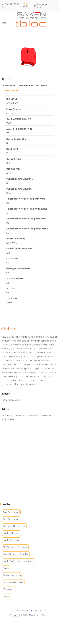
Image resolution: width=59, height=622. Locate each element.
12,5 (8, 163)
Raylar (6, 568)
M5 (7, 292)
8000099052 (13, 103)
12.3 (8, 252)
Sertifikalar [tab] (42, 85)
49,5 (8, 173)
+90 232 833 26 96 (11, 6)
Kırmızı (9, 113)
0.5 (7, 203)
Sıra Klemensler (11, 519)
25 (7, 232)
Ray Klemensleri (11, 512)
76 (7, 133)
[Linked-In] (45, 611)
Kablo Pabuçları (11, 540)
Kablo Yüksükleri (11, 533)
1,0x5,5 (9, 302)
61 (7, 183)
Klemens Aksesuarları (14, 526)
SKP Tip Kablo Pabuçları (15, 547)
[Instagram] (36, 611)
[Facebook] (31, 611)
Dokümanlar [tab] (26, 85)
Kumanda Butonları (13, 582)
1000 (8, 123)
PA (7, 272)
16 (7, 153)
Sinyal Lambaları (12, 575)
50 (7, 262)
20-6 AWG (11, 242)
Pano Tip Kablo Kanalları (16, 554)
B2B (25, 5)
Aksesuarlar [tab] (9, 85)
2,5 (7, 282)
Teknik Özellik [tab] (10, 90)
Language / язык (43, 6)
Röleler (6, 596)
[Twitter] (41, 611)
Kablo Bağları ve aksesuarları (18, 561)
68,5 (8, 193)
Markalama (9, 589)
